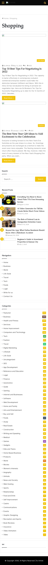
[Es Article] (10, 3)
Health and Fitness (10, 321)
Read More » (9, 98)
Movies (6, 465)
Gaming (6, 391)
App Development (10, 367)
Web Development (10, 402)
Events (6, 511)
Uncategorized (9, 359)
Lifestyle (6, 352)
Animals (6, 476)
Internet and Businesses (13, 395)
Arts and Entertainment (12, 410)
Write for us (8, 293)
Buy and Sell (8, 414)
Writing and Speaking (11, 433)
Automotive (8, 383)
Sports (6, 488)
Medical (6, 437)
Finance (6, 379)
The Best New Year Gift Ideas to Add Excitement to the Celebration (22, 135)
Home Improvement (11, 328)
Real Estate (7, 426)
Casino (6, 503)
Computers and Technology (14, 332)
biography (7, 472)
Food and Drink (9, 496)
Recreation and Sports (12, 519)
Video (5, 535)
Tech (5, 281)
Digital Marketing (10, 348)
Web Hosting (8, 484)
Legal (5, 375)
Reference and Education (13, 371)
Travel (5, 277)
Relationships (8, 492)
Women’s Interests (10, 468)
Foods (5, 285)
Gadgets (6, 445)
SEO (5, 363)
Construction (8, 430)
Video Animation (9, 531)
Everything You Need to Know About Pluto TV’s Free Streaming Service (30, 199)
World (5, 270)
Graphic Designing (10, 515)
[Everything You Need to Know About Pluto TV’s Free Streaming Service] (9, 200)
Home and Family (10, 406)
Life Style (7, 274)
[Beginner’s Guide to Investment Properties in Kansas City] (9, 242)
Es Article (7, 66)
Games (6, 441)
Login (5, 289)
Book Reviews (9, 523)
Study (5, 422)
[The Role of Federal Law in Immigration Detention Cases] (9, 222)
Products (7, 457)
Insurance (7, 527)
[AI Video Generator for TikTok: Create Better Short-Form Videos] (9, 211)
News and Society (10, 480)
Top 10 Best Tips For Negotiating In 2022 (22, 70)
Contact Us (7, 296)
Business (6, 266)
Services (6, 324)
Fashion (6, 340)
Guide (5, 387)
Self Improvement (10, 500)
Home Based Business (12, 453)
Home (5, 18)
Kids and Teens (9, 449)
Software (7, 398)
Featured (6, 313)
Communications (10, 507)
